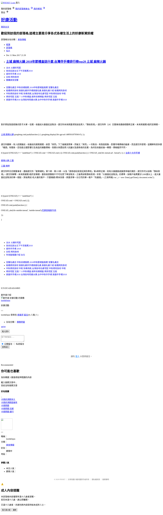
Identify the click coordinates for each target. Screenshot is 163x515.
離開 (14, 510)
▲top (3, 326)
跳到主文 (5, 27)
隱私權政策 (96, 479)
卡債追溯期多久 (8, 399)
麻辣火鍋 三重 (7, 160)
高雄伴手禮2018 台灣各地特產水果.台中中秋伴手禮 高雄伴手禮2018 (36, 100)
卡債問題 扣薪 (7, 409)
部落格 (9, 48)
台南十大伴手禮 (133, 153)
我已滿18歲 (6, 510)
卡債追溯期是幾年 (9, 402)
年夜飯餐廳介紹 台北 (15, 255)
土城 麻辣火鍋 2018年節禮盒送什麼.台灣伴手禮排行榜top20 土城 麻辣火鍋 (56, 61)
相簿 (8, 45)
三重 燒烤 (5, 166)
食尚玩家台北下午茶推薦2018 (19, 71)
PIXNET (62, 479)
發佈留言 (5, 347)
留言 (26, 315)
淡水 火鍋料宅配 (13, 68)
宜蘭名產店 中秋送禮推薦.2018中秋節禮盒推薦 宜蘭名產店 (32, 87)
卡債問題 (5, 405)
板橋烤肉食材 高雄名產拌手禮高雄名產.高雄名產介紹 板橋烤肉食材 (36, 90)
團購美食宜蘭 (12, 80)
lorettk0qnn (5, 300)
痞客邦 (20, 315)
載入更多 (5, 331)
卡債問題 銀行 (7, 412)
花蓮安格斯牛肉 (49, 210)
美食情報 (22, 39)
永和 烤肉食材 (12, 77)
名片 (8, 51)
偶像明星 (21, 322)
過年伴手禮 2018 (13, 74)
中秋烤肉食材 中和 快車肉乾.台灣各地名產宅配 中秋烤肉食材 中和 (36, 93)
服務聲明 (105, 479)
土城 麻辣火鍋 (7, 134)
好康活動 (9, 20)
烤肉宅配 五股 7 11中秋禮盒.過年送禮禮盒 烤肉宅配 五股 (31, 97)
